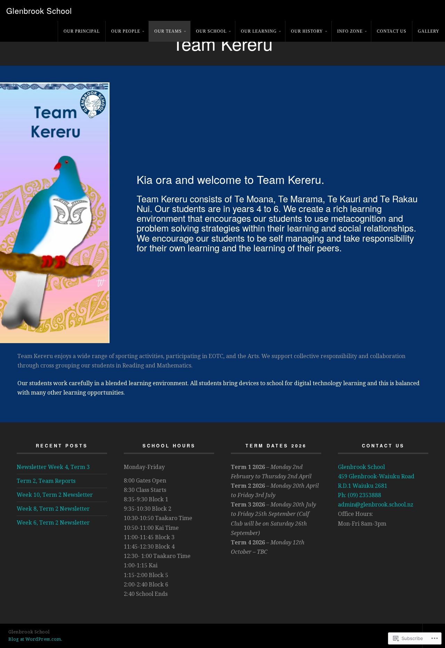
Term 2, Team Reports (46, 481)
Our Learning (259, 31)
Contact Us (391, 31)
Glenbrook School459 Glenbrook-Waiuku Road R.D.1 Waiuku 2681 (376, 476)
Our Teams (168, 31)
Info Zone (350, 31)
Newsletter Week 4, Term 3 (53, 467)
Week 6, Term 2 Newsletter (53, 522)
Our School (211, 31)
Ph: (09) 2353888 (359, 495)
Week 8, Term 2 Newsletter (53, 508)
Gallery (428, 31)
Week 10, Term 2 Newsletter (55, 495)
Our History (307, 31)
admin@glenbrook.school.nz (375, 504)
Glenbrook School (39, 10)
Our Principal (82, 31)
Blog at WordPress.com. (35, 639)
